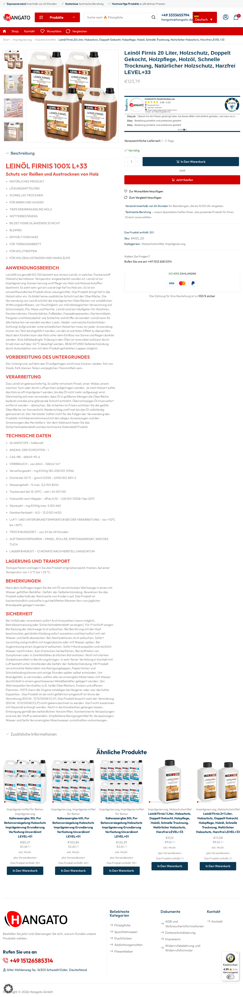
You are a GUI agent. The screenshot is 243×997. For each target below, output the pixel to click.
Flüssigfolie (122, 925)
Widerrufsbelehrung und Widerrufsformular (182, 948)
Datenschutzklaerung (180, 933)
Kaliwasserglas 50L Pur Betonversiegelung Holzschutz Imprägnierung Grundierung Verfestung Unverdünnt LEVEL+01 (121, 827)
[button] (225, 17)
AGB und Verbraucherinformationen (184, 923)
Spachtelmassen (125, 932)
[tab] (61, 153)
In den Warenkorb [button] (40, 779)
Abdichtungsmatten (128, 945)
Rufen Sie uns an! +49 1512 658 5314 (148, 261)
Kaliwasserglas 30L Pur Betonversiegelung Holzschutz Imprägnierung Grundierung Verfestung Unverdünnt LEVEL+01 (25, 827)
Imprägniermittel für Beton (25, 809)
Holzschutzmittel (45, 39)
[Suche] (153, 17)
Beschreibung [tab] (23, 153)
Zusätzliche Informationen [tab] (34, 734)
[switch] (230, 977)
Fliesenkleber (123, 951)
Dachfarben (123, 938)
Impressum (173, 939)
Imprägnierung (22, 39)
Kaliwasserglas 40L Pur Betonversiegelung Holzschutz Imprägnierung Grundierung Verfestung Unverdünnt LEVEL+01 (73, 827)
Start (6, 39)
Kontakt (216, 921)
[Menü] (237, 953)
